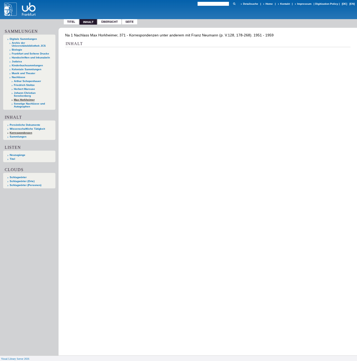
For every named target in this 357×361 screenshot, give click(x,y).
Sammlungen (18, 136)
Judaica (17, 61)
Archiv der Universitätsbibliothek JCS (29, 44)
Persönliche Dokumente (25, 124)
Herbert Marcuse (24, 88)
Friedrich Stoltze (24, 85)
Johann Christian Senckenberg (25, 94)
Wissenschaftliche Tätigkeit (27, 128)
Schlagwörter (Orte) (22, 181)
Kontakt (285, 3)
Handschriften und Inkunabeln (31, 57)
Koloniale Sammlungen (26, 69)
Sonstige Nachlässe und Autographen (29, 105)
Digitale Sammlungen (23, 38)
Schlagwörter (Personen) (25, 185)
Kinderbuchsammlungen (27, 65)
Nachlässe (18, 77)
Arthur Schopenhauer (27, 81)
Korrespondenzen (21, 132)
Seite (129, 22)
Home (269, 3)
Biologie (17, 49)
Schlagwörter (18, 177)
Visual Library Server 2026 (15, 358)
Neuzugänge (17, 155)
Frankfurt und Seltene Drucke (30, 53)
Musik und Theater (23, 73)
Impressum (304, 3)
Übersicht (109, 22)
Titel (71, 22)
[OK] (234, 4)
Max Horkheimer (24, 99)
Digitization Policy (326, 3)
